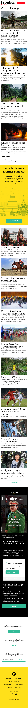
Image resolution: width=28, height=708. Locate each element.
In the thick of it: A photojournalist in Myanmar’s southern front (13, 70)
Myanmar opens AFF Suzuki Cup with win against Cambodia (14, 411)
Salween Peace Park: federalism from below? (12, 345)
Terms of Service (19, 684)
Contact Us (18, 687)
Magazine (8, 678)
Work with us (7, 684)
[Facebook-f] (12, 694)
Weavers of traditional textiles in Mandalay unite (13, 312)
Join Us (14, 631)
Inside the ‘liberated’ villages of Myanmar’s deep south (13, 106)
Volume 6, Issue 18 (7, 535)
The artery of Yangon (10, 377)
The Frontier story (14, 681)
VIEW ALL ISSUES (14, 610)
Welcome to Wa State (10, 247)
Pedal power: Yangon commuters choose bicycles (13, 471)
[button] (15, 699)
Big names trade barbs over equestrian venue (13, 279)
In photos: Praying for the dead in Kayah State (13, 144)
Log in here (19, 578)
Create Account (12, 572)
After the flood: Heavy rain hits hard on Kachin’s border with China (13, 33)
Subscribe (14, 645)
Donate (20, 3)
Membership (18, 678)
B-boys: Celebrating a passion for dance (11, 440)
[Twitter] (16, 694)
